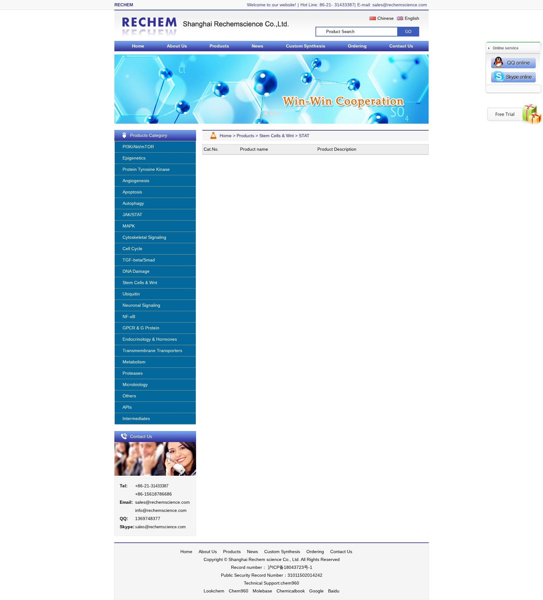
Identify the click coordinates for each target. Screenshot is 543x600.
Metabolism (134, 361)
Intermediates (136, 418)
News (257, 45)
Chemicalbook (291, 590)
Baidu (333, 590)
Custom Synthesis (305, 45)
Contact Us (401, 45)
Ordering (357, 45)
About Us (177, 45)
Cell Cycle (132, 248)
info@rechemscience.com (161, 510)
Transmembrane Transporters (152, 350)
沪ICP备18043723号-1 (289, 567)
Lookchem (214, 590)
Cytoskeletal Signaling (144, 237)
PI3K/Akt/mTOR (138, 146)
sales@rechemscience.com (162, 502)
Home (138, 45)
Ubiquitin (131, 293)
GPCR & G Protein (141, 327)
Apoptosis (132, 191)
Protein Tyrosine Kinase (146, 169)
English (412, 18)
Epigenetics (134, 157)
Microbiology (135, 384)
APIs (127, 407)
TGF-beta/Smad (139, 259)
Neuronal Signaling (141, 305)
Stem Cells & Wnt (140, 282)
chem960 (290, 583)
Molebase (262, 590)
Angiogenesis (136, 180)
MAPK (129, 225)
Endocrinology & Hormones (150, 339)
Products (219, 45)
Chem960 (238, 590)
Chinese (385, 18)
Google (316, 590)
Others (129, 395)
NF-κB (129, 316)
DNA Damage (136, 271)
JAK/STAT (132, 214)
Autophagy (133, 203)
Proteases (133, 373)
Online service (505, 48)
